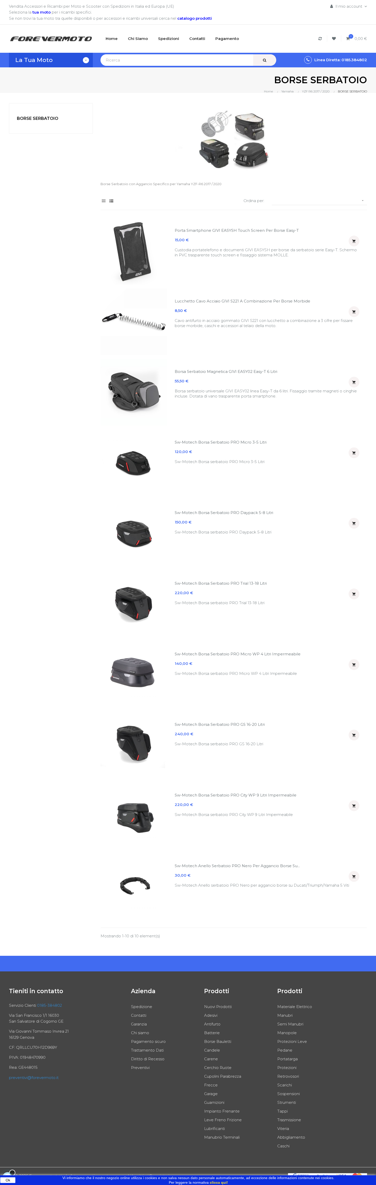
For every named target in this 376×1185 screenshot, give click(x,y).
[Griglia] (104, 201)
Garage (211, 1093)
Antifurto (212, 1024)
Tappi (282, 1111)
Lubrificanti (214, 1128)
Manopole (287, 1032)
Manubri (285, 1015)
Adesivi (210, 1015)
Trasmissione (289, 1119)
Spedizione (141, 1006)
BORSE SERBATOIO (37, 118)
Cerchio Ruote (217, 1067)
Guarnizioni (214, 1102)
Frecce (211, 1085)
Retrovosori (288, 1076)
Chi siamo (140, 1032)
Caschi (283, 1146)
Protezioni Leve (292, 1041)
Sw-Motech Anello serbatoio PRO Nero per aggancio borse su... (237, 865)
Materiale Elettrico (294, 1006)
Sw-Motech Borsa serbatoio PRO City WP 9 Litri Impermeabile (235, 795)
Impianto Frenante (222, 1111)
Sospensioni (288, 1093)
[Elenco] (111, 201)
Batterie (212, 1032)
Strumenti (286, 1102)
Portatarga (287, 1058)
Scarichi (284, 1085)
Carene (211, 1058)
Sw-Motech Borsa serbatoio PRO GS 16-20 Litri (220, 724)
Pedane (284, 1050)
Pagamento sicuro (148, 1041)
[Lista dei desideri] (334, 38)
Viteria (283, 1128)
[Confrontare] (321, 38)
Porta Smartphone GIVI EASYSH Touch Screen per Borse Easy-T (237, 230)
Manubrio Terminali (222, 1137)
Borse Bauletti (217, 1041)
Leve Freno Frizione (223, 1119)
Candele (212, 1050)
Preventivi (140, 1067)
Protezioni (286, 1067)
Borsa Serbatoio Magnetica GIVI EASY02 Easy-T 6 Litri (226, 371)
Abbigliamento (291, 1137)
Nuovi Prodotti (218, 1006)
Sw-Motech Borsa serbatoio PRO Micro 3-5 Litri (221, 442)
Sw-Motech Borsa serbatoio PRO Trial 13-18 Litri (221, 583)
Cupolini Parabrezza (222, 1076)
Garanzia (139, 1024)
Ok (8, 1180)
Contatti (138, 1015)
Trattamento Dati (147, 1050)
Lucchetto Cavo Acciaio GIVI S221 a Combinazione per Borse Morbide (242, 301)
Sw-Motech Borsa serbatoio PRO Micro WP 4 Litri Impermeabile (238, 654)
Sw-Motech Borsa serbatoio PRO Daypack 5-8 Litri (224, 512)
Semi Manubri (290, 1024)
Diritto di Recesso (147, 1058)
